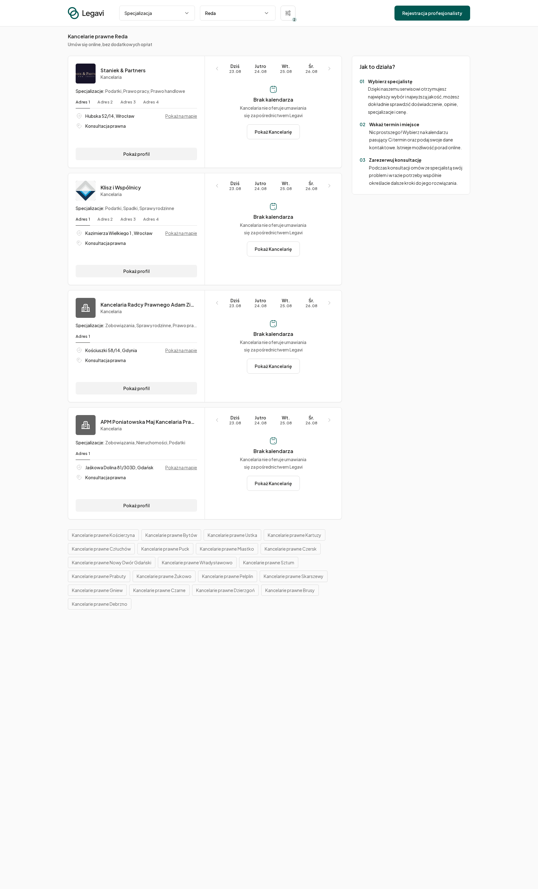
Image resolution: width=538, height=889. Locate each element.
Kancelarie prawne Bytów (171, 535)
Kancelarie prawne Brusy (290, 590)
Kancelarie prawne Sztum (268, 562)
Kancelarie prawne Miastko (227, 549)
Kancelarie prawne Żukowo (164, 576)
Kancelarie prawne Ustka (232, 535)
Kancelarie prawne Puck (165, 549)
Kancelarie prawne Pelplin (227, 576)
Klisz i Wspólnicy (121, 187)
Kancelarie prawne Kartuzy (294, 535)
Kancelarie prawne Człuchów (101, 549)
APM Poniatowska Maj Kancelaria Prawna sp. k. (149, 422)
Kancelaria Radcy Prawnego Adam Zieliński (149, 305)
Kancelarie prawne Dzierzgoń (225, 590)
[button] (288, 13)
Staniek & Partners (123, 70)
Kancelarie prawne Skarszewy (293, 576)
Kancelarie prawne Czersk (291, 549)
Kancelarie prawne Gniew (97, 590)
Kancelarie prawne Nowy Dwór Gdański (111, 562)
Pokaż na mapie (181, 116)
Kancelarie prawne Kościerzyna (103, 535)
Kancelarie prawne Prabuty (99, 576)
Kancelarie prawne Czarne (159, 590)
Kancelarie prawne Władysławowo (197, 562)
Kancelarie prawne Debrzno (99, 604)
